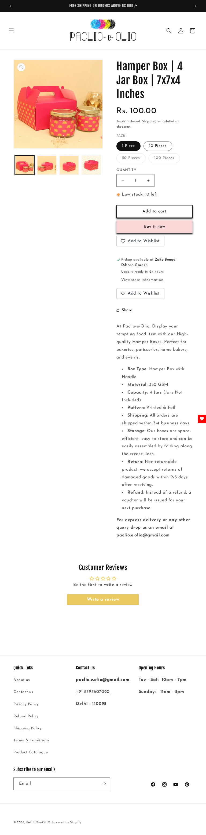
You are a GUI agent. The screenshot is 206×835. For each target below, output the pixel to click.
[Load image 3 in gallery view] (69, 165)
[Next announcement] (195, 6)
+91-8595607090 (92, 692)
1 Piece (128, 146)
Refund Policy (26, 716)
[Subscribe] (104, 783)
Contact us (23, 692)
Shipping (149, 121)
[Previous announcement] (10, 6)
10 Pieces (158, 146)
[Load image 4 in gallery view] (91, 165)
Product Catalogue (30, 752)
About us (21, 680)
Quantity (126, 170)
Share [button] (127, 310)
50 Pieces (134, 159)
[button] (11, 31)
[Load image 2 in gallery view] (47, 165)
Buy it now (154, 227)
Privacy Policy (26, 704)
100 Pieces (167, 159)
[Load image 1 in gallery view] (24, 165)
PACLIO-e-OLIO (38, 822)
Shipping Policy (27, 728)
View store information (142, 280)
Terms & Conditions (31, 740)
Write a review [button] (103, 599)
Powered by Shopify (66, 822)
